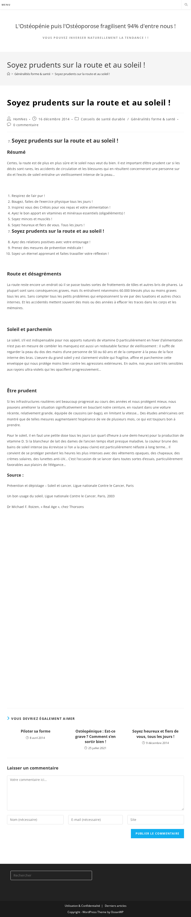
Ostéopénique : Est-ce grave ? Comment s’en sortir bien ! (95, 736)
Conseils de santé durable (103, 119)
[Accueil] (8, 74)
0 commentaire (26, 125)
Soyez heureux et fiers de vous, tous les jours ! (155, 734)
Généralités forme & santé (153, 119)
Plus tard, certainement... (36, 596)
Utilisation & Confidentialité (82, 906)
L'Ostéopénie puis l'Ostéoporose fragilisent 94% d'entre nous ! (95, 26)
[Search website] (186, 4)
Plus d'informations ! (108, 687)
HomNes (20, 119)
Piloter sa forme (35, 731)
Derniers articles (115, 906)
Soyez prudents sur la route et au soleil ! (82, 74)
